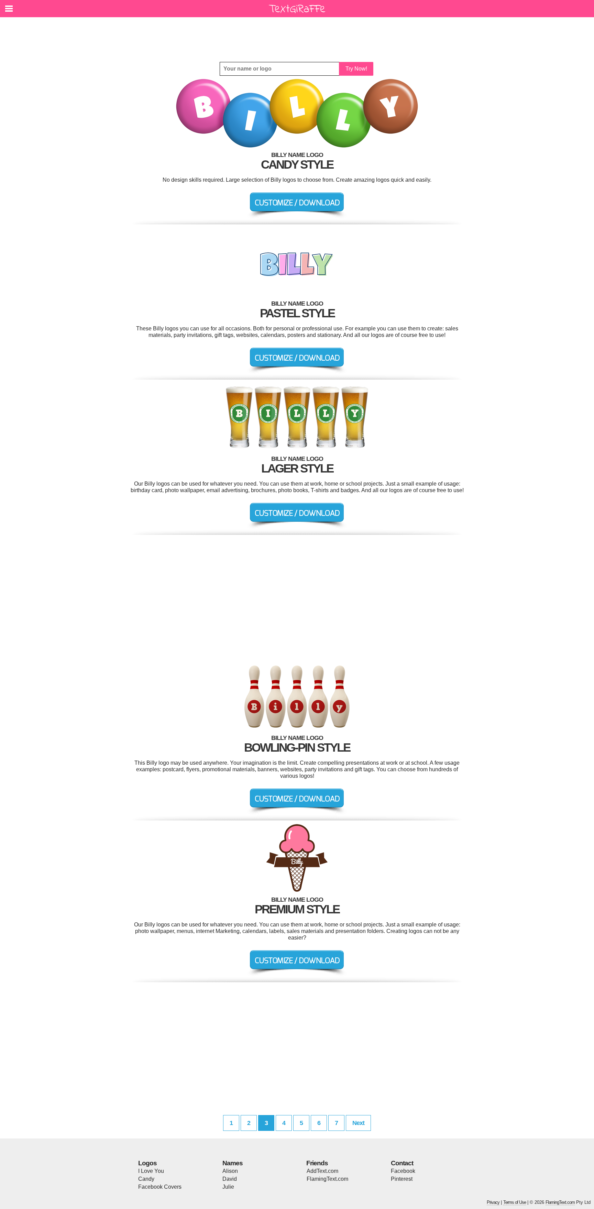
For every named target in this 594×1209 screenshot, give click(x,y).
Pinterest (401, 1179)
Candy (146, 1179)
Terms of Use (514, 1202)
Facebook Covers (160, 1187)
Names (232, 1163)
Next (358, 1123)
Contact (402, 1163)
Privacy (493, 1202)
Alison (230, 1171)
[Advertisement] (299, 34)
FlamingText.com (327, 1179)
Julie (228, 1187)
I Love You (151, 1171)
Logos (147, 1163)
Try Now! (356, 69)
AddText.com (322, 1171)
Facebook (403, 1171)
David (229, 1179)
